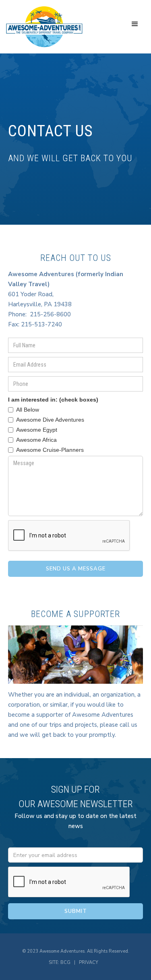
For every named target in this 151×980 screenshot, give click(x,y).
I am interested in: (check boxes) (53, 399)
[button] (135, 24)
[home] (44, 26)
